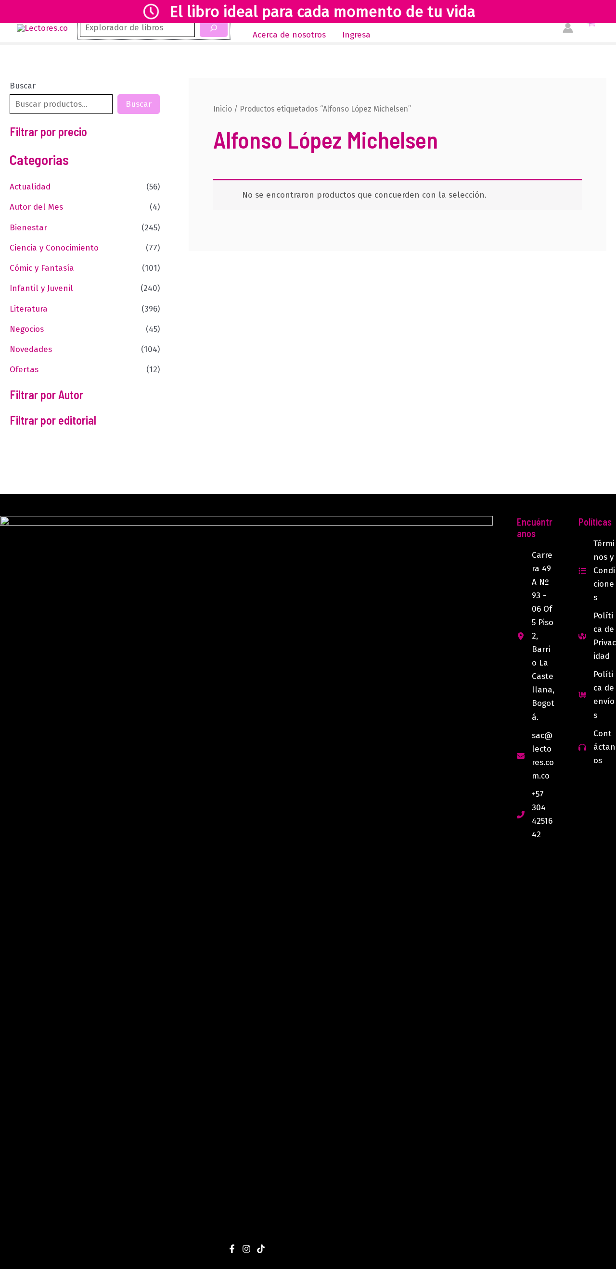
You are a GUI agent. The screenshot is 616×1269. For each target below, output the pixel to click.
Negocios (27, 329)
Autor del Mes (36, 207)
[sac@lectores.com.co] (535, 756)
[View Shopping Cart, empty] (591, 28)
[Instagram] (246, 1248)
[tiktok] (261, 1248)
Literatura (29, 309)
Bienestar (28, 228)
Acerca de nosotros (289, 35)
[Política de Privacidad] (597, 636)
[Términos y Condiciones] (597, 570)
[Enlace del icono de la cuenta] (568, 28)
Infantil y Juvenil (41, 288)
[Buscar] (214, 28)
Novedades (31, 349)
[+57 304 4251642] (535, 815)
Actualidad (30, 187)
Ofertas (24, 369)
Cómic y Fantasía (42, 268)
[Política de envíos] (597, 695)
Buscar (23, 86)
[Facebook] (232, 1248)
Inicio (222, 108)
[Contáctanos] (597, 747)
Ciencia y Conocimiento (54, 248)
